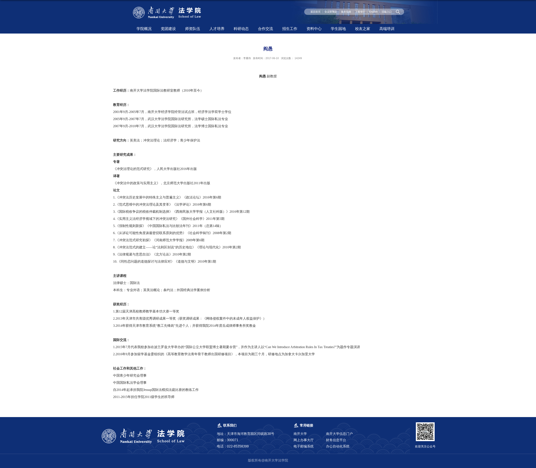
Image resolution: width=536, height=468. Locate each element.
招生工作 (289, 29)
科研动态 (241, 29)
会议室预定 (331, 11)
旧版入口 (387, 11)
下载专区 (360, 11)
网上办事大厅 (304, 440)
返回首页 (316, 11)
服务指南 (346, 11)
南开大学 (300, 434)
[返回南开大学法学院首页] (167, 7)
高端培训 (386, 29)
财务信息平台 (336, 440)
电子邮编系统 (304, 446)
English (373, 11)
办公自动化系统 (337, 446)
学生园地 (338, 29)
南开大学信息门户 (339, 434)
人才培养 (216, 29)
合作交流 (265, 29)
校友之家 (362, 29)
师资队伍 (192, 29)
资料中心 (314, 29)
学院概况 (144, 29)
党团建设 (168, 29)
